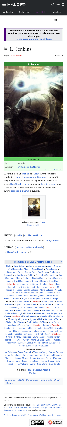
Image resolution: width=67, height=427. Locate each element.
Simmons (28, 334)
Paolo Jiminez (48, 302)
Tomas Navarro (36, 358)
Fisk (51, 284)
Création (57, 12)
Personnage (32, 380)
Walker (49, 340)
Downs (43, 281)
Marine (25, 173)
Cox (49, 278)
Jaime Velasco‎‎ (37, 340)
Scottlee (18, 334)
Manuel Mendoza (30, 316)
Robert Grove (22, 296)
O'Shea (43, 322)
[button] (5, 19)
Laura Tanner (38, 337)
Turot (18, 340)
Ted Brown (43, 272)
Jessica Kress (44, 305)
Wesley (57, 340)
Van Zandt (43, 346)
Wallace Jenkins (22, 302)
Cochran (26, 278)
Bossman (11, 272)
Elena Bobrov (51, 269)
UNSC (20, 167)
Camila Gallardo (31, 290)
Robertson (26, 331)
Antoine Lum (39, 307)
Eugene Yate (31, 346)
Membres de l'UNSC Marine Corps (33, 261)
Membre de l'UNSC (50, 380)
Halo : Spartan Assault (39, 370)
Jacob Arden (39, 266)
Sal (56, 331)
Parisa (48, 358)
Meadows (16, 316)
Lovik (29, 307)
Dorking (34, 281)
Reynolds (59, 328)
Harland (7, 299)
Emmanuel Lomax (52, 355)
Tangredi (27, 337)
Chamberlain (51, 275)
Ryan (50, 331)
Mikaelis (43, 316)
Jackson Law (36, 355)
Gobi (41, 293)
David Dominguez (21, 281)
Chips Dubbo (54, 281)
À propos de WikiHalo (37, 415)
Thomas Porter (13, 361)
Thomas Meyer (21, 358)
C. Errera (21, 284)
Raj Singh (39, 334)
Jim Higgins (34, 299)
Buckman (54, 272)
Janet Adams (19, 266)
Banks (57, 266)
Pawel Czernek (24, 352)
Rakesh (38, 328)
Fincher (43, 284)
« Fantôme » (32, 284)
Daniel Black (37, 269)
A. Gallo (58, 290)
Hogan (56, 299)
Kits (34, 305)
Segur (25, 361)
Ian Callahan (10, 352)
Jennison (35, 302)
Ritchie (16, 331)
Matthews (45, 310)
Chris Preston (18, 328)
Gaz (11, 293)
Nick (40, 319)
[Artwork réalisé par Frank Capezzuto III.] (34, 207)
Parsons (57, 358)
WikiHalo (41, 12)
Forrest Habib (52, 296)
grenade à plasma (20, 191)
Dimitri (9, 281)
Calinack (39, 275)
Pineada (55, 325)
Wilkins (21, 343)
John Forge (42, 287)
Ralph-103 (48, 328)
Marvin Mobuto (56, 316)
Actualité (8, 12)
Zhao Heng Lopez (17, 307)
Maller (36, 310)
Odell (28, 322)
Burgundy (8, 275)
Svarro (9, 337)
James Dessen (56, 352)
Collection (24, 12)
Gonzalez (49, 293)
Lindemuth (58, 305)
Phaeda (36, 325)
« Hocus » (46, 299)
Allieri (29, 266)
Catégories (10, 380)
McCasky (56, 310)
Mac (49, 307)
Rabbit (30, 328)
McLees (8, 358)
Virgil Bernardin (15, 269)
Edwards (11, 284)
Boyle (20, 272)
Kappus (27, 305)
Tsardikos (9, 340)
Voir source (48, 170)
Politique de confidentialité (15, 415)
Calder (31, 275)
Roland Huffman (21, 355)
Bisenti (27, 269)
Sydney (17, 337)
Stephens (56, 334)
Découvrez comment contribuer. (34, 39)
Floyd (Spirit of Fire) (26, 287)
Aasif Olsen (19, 322)
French (52, 287)
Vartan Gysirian (37, 296)
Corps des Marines (32, 167)
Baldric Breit (30, 272)
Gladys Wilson (33, 343)
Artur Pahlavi (54, 322)
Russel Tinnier (47, 361)
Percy (21, 325)
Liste (61, 170)
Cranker (56, 278)
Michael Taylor (53, 337)
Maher (18, 310)
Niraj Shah (34, 361)
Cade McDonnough (13, 313)
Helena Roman (39, 331)
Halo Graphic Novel (19, 184)
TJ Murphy (12, 319)
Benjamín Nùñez (51, 319)
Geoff (9, 355)
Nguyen (32, 319)
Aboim (9, 266)
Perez (28, 325)
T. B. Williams (21, 364)
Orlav (35, 322)
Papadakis (11, 325)
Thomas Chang (40, 352)
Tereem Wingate (49, 343)
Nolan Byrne (20, 275)
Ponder (7, 328)
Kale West (11, 343)
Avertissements (54, 415)
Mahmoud (27, 310)
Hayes (24, 299)
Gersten (33, 293)
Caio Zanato (54, 364)
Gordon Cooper (39, 278)
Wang (32, 364)
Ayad (49, 266)
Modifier (56, 170)
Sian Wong (42, 364)
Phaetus (45, 325)
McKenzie (28, 313)
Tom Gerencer (21, 293)
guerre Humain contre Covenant (31, 177)
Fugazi (19, 290)
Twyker (25, 340)
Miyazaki (23, 319)
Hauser (16, 299)
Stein (47, 334)
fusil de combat (48, 184)
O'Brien (8, 322)
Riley (9, 331)
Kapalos (18, 305)
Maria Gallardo (46, 290)
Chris (18, 278)
